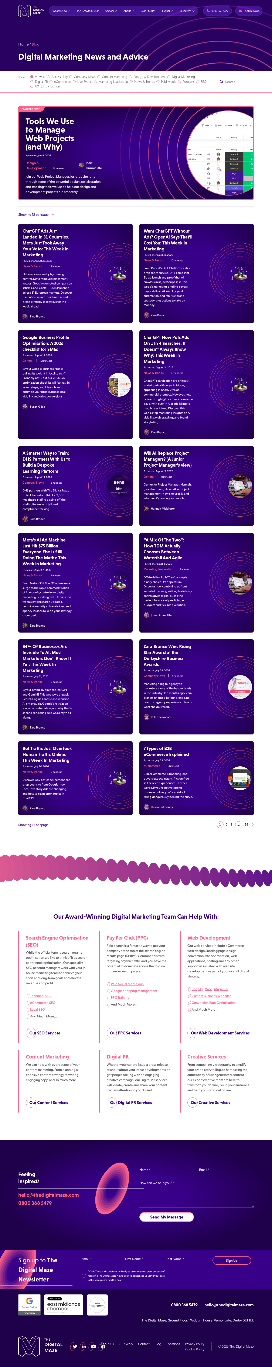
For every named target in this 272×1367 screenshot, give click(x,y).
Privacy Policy (194, 1344)
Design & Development (150, 77)
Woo (208, 989)
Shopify (197, 989)
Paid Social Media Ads (127, 983)
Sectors (109, 11)
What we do (59, 11)
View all (40, 77)
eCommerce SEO (43, 1002)
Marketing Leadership (113, 81)
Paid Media (168, 81)
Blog (158, 1344)
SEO (204, 81)
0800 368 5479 (35, 1203)
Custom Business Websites (211, 995)
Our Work (126, 1344)
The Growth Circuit (87, 11)
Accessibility (60, 77)
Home (23, 44)
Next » (253, 824)
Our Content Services (48, 1102)
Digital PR (41, 81)
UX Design (52, 86)
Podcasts (188, 81)
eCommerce (62, 81)
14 (246, 824)
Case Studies (148, 11)
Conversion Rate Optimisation (214, 1002)
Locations (173, 1344)
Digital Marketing (183, 77)
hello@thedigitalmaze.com (48, 1195)
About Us (107, 1344)
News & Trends (144, 81)
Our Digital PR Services (131, 1102)
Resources (185, 11)
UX (37, 86)
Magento (221, 989)
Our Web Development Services (220, 1033)
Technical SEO (40, 995)
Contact (144, 1344)
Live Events (84, 81)
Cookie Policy (194, 1349)
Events (166, 11)
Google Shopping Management (134, 990)
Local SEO (37, 1009)
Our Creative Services (210, 1102)
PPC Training (120, 997)
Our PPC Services (125, 1033)
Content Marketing (114, 77)
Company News (85, 77)
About (127, 11)
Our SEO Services (45, 1033)
